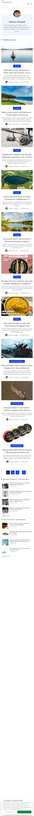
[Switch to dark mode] (28, 3)
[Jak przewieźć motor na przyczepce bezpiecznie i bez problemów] (17, 348)
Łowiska (17, 108)
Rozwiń (17, 31)
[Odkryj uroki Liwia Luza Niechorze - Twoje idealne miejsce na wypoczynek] (17, 95)
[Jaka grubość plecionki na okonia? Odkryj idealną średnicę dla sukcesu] (17, 432)
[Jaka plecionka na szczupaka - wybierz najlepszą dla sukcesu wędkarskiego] (17, 390)
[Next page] (27, 472)
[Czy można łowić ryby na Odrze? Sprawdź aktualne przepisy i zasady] (17, 221)
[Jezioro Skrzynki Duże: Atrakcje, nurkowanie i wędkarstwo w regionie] (17, 179)
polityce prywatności (17, 809)
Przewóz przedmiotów (17, 361)
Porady (17, 66)
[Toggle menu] (31, 4)
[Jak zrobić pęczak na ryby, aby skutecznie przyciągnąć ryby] (17, 306)
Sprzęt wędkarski (17, 403)
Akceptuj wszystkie (24, 812)
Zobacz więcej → (6, 515)
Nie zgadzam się (10, 812)
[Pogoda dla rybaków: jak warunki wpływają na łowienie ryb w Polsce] (17, 137)
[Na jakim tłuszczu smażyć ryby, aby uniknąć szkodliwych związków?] (17, 264)
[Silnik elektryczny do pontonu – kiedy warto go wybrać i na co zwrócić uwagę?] (17, 53)
